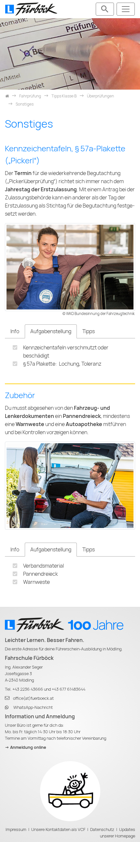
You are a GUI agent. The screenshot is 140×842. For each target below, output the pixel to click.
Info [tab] (14, 331)
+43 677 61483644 (68, 689)
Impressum (16, 829)
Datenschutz (102, 829)
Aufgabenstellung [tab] (50, 331)
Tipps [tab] (88, 331)
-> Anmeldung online (25, 747)
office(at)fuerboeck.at (33, 698)
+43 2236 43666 (27, 689)
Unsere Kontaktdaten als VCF (58, 829)
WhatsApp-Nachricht (33, 707)
